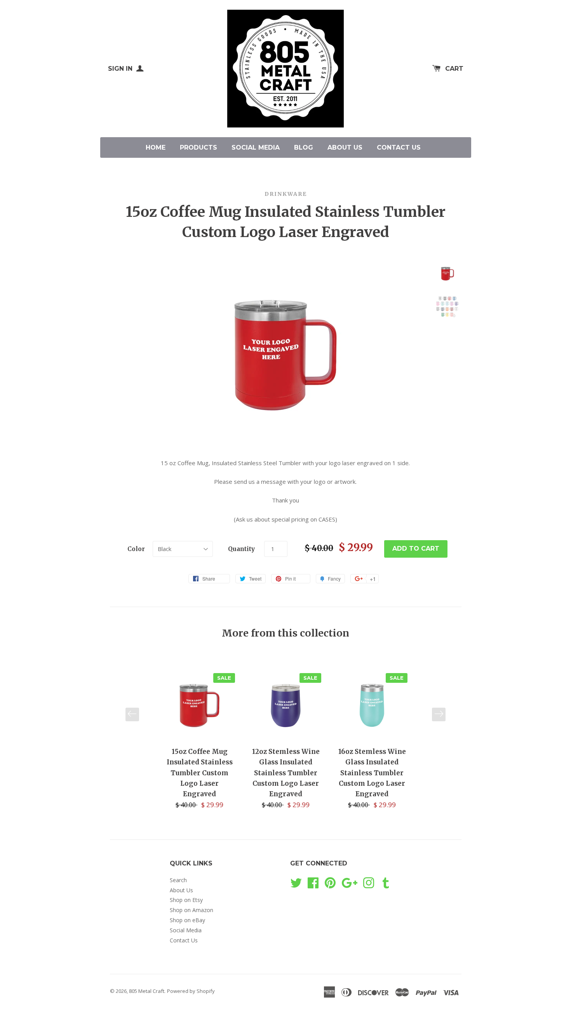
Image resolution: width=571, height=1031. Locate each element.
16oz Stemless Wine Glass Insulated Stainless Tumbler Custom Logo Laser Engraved (372, 772)
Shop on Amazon (191, 910)
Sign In (121, 68)
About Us (344, 147)
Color (136, 549)
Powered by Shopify (191, 990)
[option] (200, 739)
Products (198, 147)
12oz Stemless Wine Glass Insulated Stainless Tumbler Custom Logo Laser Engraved (286, 772)
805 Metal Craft (146, 990)
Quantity (241, 549)
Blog (303, 147)
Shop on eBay (187, 920)
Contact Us (399, 147)
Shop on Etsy (186, 900)
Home (155, 147)
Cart (454, 68)
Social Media (256, 147)
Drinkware (286, 193)
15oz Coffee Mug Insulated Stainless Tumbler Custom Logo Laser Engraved (200, 772)
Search (178, 880)
